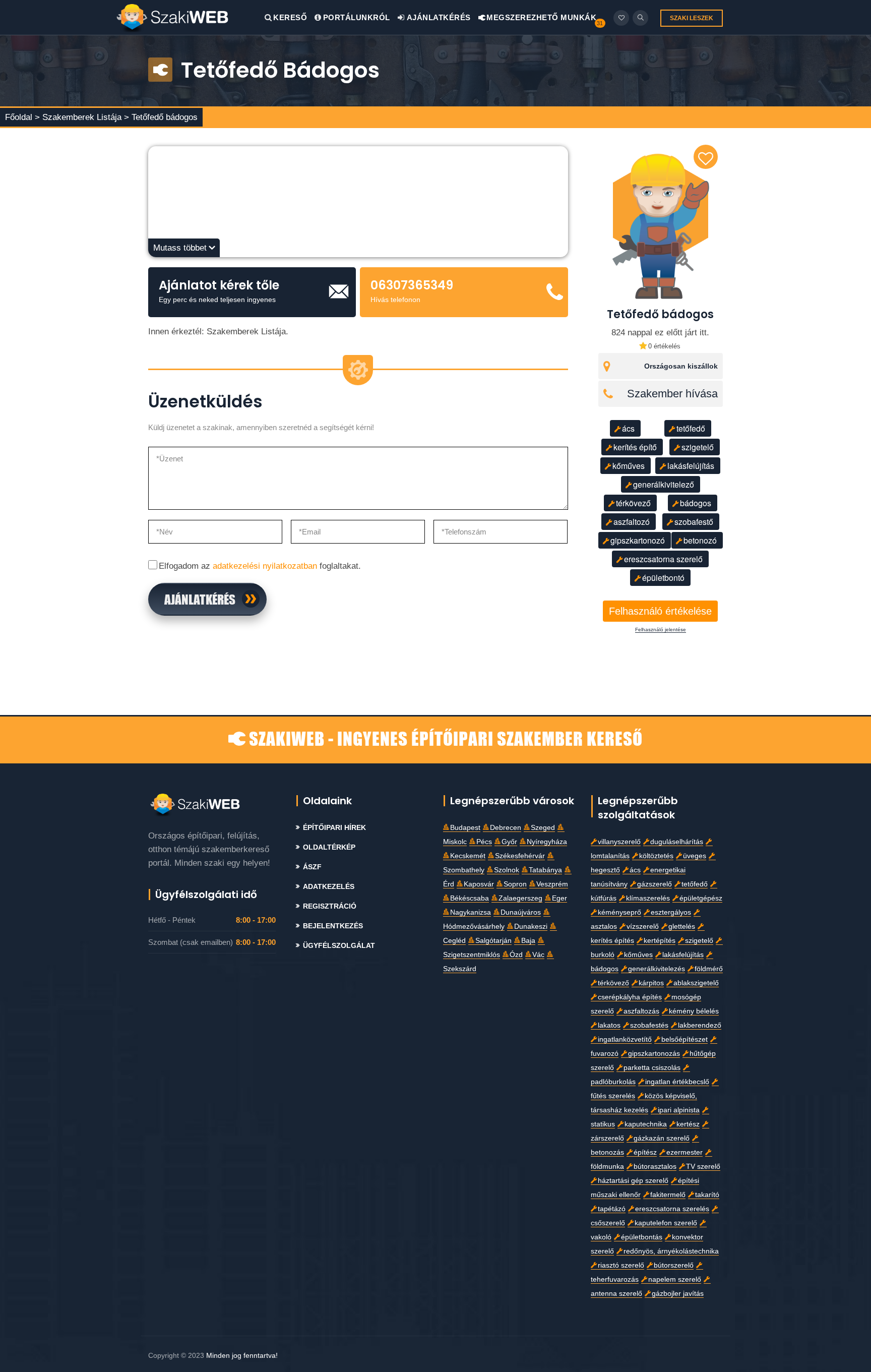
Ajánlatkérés (438, 17)
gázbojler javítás (678, 1293)
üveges (694, 856)
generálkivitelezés (656, 969)
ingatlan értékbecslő (677, 1082)
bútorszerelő (674, 1265)
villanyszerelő (619, 842)
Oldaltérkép (329, 847)
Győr (509, 842)
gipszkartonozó (637, 540)
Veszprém (552, 884)
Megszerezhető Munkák (540, 17)
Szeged (543, 827)
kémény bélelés (694, 1011)
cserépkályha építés (630, 997)
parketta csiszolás (652, 1067)
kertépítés (659, 940)
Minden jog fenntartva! (242, 1355)
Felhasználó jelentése (660, 629)
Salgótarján (493, 940)
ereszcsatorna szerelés (672, 1209)
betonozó (700, 540)
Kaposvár (479, 884)
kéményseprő (619, 912)
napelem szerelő (674, 1279)
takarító (707, 1195)
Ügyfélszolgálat (339, 945)
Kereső (290, 17)
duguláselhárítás (676, 842)
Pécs (484, 842)
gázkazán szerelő (662, 1138)
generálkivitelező (663, 484)
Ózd (516, 955)
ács (628, 428)
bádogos (695, 503)
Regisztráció (329, 906)
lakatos (609, 1025)
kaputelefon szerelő (666, 1223)
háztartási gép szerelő (633, 1180)
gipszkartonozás (654, 1053)
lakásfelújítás (690, 465)
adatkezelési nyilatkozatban (265, 566)
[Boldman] (190, 17)
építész (645, 1152)
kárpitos (651, 983)
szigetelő (697, 447)
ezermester (684, 1152)
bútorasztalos (655, 1166)
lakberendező (699, 1025)
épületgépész (700, 898)
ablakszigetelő (696, 983)
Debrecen (505, 827)
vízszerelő (643, 926)
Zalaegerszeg (520, 898)
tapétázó (612, 1209)
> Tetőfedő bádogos (161, 117)
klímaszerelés (648, 898)
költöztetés (656, 856)
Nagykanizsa (470, 912)
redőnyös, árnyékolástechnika (671, 1251)
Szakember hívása (672, 393)
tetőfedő (690, 428)
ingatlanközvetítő (625, 1039)
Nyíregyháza (547, 842)
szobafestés (649, 1025)
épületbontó (663, 577)
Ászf (312, 867)
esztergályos (671, 912)
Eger (559, 898)
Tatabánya (545, 870)
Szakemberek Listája (83, 117)
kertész (688, 1124)
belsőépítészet (684, 1039)
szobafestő (693, 521)
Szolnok (506, 870)
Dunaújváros (521, 912)
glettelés (681, 926)
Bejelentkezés (333, 926)
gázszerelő (654, 884)
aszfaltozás (641, 1011)
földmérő (709, 969)
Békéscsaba (469, 898)
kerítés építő (635, 447)
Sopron (515, 884)
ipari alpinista (679, 1110)
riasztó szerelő (621, 1265)
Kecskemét (467, 856)
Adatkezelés (328, 886)
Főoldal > (22, 117)
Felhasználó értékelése (660, 611)
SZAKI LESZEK (691, 18)
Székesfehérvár (520, 856)
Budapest (465, 827)
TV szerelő (703, 1166)
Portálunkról (356, 17)
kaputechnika (646, 1124)
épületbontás (641, 1237)
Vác (538, 955)
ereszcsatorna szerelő (663, 559)
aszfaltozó (631, 521)
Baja (528, 940)
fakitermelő (668, 1195)
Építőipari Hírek (334, 827)
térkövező (633, 503)
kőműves (628, 465)
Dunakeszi (530, 926)
